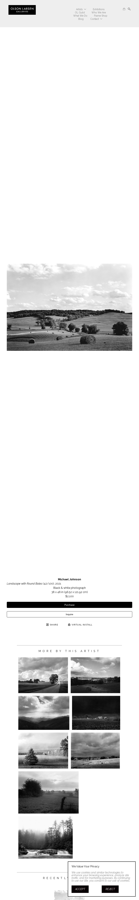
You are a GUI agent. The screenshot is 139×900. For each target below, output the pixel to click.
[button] (81, 9)
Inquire (69, 614)
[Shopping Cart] (124, 9)
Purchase (69, 604)
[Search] (129, 9)
